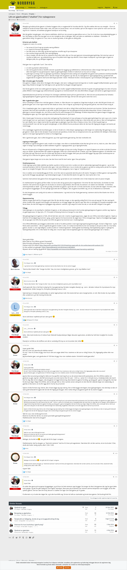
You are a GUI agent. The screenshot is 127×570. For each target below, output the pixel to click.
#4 (116, 303)
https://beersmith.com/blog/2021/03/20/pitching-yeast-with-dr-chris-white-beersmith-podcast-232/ (71, 245)
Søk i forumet (20, 10)
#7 (116, 361)
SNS (64, 185)
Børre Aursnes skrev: (29, 281)
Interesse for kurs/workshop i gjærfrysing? (28, 524)
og (32, 320)
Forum (12, 7)
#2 (116, 259)
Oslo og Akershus (30, 520)
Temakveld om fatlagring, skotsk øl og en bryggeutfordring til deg (36, 519)
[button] (25, 7)
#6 (116, 345)
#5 (116, 324)
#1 (116, 23)
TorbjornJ (111, 526)
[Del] (114, 23)
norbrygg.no (43, 7)
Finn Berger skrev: (29, 263)
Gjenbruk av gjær (20, 507)
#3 (116, 277)
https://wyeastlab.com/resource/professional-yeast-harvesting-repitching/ (70, 249)
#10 (116, 453)
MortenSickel (17, 532)
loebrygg (112, 520)
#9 (116, 426)
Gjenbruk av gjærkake (21, 530)
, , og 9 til (33, 254)
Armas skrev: (27, 365)
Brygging (29, 509)
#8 (116, 394)
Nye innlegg (20, 7)
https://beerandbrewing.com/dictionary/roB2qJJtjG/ (58, 247)
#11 (116, 476)
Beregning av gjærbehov (22, 513)
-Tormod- (111, 532)
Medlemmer (32, 7)
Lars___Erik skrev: (28, 328)
